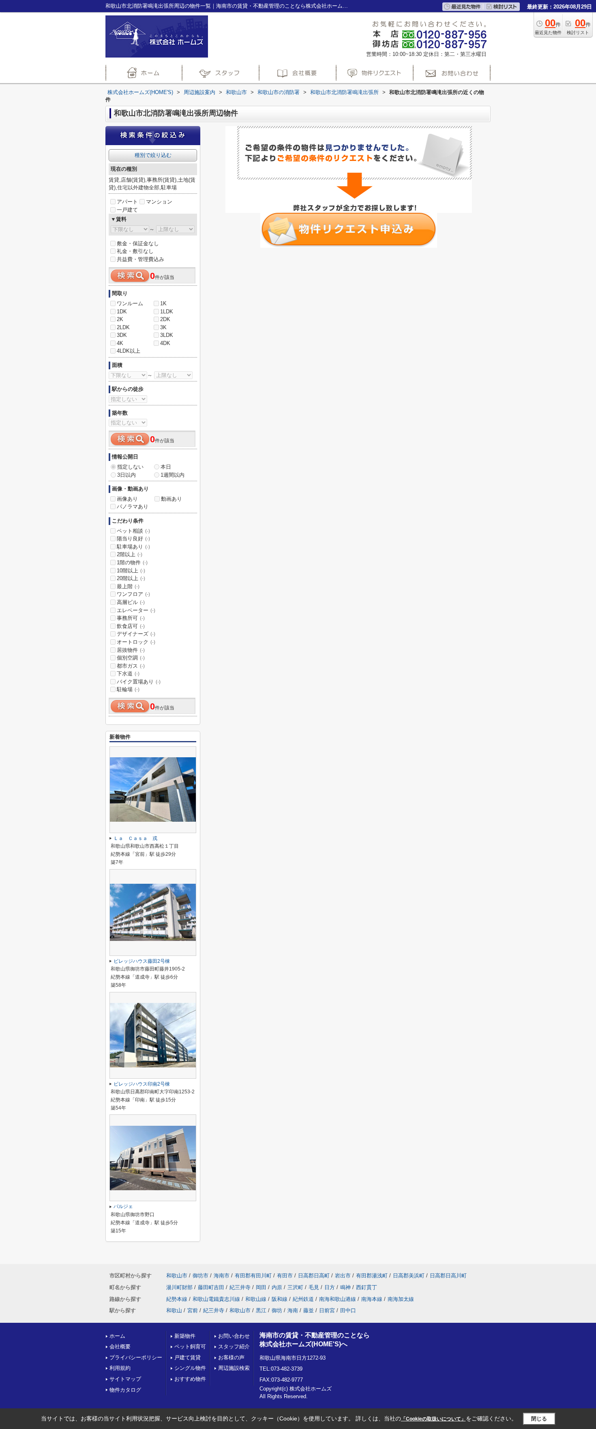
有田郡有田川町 (253, 1276)
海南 (292, 1310)
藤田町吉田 (211, 1287)
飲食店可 (131, 626)
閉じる (539, 1419)
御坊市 (200, 1276)
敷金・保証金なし (138, 243)
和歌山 (174, 1310)
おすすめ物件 (190, 1379)
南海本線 (371, 1299)
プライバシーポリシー (135, 1357)
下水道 (128, 674)
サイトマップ (125, 1379)
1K (163, 303)
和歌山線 (255, 1299)
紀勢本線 (176, 1299)
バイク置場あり (139, 682)
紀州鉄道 (303, 1299)
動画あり (171, 499)
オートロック (136, 642)
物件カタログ (125, 1390)
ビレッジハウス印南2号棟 (142, 1084)
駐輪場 (128, 689)
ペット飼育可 (190, 1346)
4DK (165, 343)
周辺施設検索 (234, 1368)
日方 (329, 1287)
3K (163, 327)
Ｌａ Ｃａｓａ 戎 (135, 838)
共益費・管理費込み (140, 259)
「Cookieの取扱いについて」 (433, 1419)
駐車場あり (133, 547)
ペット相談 (133, 531)
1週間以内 (172, 475)
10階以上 (131, 571)
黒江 (261, 1310)
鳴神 (345, 1287)
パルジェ (123, 1206)
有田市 (285, 1276)
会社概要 (120, 1346)
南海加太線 (401, 1299)
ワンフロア (133, 594)
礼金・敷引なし (135, 251)
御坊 (277, 1310)
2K (120, 319)
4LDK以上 (128, 351)
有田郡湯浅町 (372, 1276)
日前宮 (327, 1310)
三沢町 (295, 1287)
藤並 (308, 1310)
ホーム (117, 1336)
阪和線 (279, 1299)
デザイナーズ (136, 634)
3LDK (166, 335)
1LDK (166, 312)
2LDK (123, 327)
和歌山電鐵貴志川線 (216, 1299)
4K (120, 343)
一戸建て (127, 210)
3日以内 (126, 475)
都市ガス (131, 666)
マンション (159, 202)
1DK (122, 312)
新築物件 (184, 1336)
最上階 (128, 586)
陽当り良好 (133, 539)
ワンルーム (130, 303)
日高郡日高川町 (448, 1276)
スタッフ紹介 (234, 1346)
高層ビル (131, 602)
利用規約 (120, 1368)
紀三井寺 (240, 1287)
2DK (165, 319)
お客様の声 (231, 1357)
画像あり (127, 499)
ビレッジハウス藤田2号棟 (142, 961)
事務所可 (131, 618)
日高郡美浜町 (408, 1276)
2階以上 (129, 554)
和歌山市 (176, 1276)
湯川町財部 (179, 1287)
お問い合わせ (234, 1336)
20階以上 (131, 578)
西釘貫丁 (366, 1287)
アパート (127, 202)
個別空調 (131, 658)
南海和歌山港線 (337, 1299)
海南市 (221, 1276)
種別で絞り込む (153, 155)
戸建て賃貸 (187, 1357)
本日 (166, 467)
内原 (277, 1287)
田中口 (348, 1310)
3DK (122, 335)
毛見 (314, 1287)
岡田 (261, 1287)
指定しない (130, 467)
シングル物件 (190, 1368)
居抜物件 (131, 650)
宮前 (192, 1310)
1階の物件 (132, 562)
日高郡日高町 (314, 1276)
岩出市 (343, 1276)
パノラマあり (132, 506)
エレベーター (136, 610)
